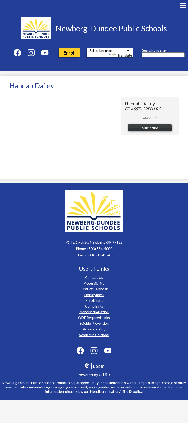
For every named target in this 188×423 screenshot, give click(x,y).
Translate (124, 55)
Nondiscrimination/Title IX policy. (116, 391)
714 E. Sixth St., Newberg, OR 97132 (94, 242)
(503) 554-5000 (99, 248)
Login (96, 366)
